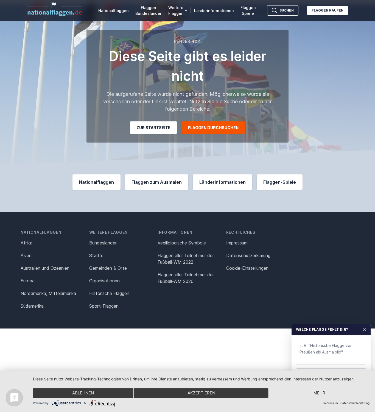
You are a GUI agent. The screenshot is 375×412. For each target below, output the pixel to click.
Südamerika (32, 306)
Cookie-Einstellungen (247, 268)
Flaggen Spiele (248, 10)
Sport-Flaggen (104, 306)
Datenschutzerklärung (355, 403)
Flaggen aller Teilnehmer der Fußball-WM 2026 (186, 278)
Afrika (26, 243)
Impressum (237, 243)
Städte (96, 255)
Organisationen (104, 280)
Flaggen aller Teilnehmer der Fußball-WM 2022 (186, 259)
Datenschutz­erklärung (248, 255)
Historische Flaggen (109, 293)
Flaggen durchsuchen (213, 127)
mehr (319, 393)
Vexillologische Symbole (182, 243)
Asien (26, 255)
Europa (28, 280)
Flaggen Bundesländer (148, 10)
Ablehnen (83, 393)
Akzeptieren (201, 393)
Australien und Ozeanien (45, 268)
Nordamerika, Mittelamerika (48, 293)
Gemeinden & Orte (108, 268)
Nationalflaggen (113, 10)
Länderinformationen (214, 10)
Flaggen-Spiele (279, 182)
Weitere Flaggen (175, 10)
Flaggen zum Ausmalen (156, 182)
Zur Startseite (153, 127)
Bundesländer (103, 243)
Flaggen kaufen (327, 10)
